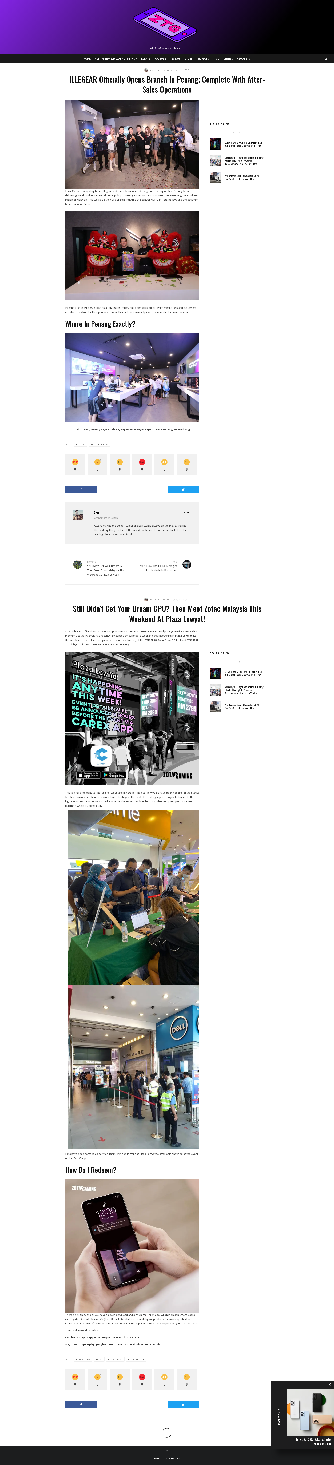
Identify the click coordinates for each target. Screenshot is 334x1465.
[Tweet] (183, 489)
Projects (203, 58)
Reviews (175, 58)
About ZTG (244, 58)
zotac (100, 1359)
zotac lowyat (116, 1359)
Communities (224, 58)
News (163, 70)
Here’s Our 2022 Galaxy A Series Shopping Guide (313, 1441)
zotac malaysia (137, 1359)
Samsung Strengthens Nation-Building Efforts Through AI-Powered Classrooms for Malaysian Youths (244, 160)
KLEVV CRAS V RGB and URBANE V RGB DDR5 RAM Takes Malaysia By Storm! (243, 144)
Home (87, 58)
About (158, 1458)
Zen (96, 512)
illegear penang (100, 444)
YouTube (160, 58)
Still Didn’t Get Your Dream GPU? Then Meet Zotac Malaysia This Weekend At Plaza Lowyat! (107, 568)
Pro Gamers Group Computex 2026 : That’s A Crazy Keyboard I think (242, 177)
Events (145, 58)
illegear (81, 444)
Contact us (173, 1458)
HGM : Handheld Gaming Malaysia (116, 58)
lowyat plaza (83, 1359)
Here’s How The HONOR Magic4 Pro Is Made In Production (157, 566)
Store (188, 58)
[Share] (81, 489)
